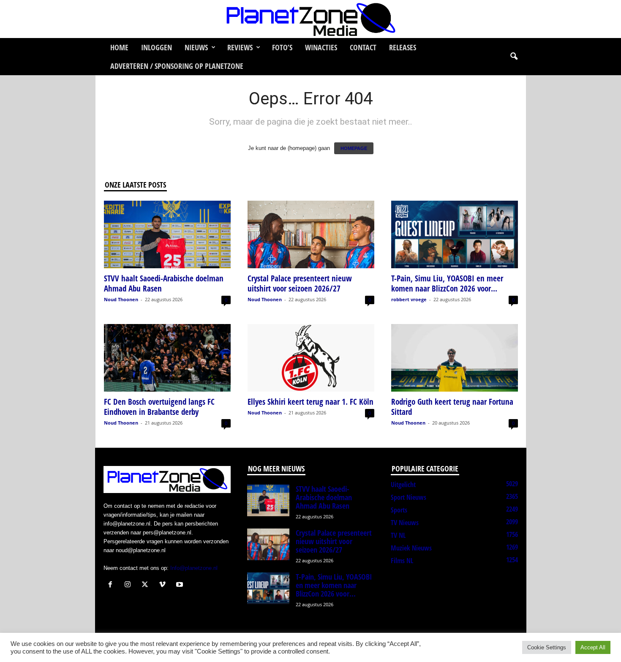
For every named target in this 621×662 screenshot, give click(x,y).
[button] (513, 56)
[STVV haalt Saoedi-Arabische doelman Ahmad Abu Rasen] (167, 234)
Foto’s (282, 47)
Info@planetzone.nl (194, 568)
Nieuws (196, 47)
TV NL (398, 535)
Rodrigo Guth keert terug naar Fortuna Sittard (452, 406)
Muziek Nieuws (411, 548)
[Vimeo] (164, 585)
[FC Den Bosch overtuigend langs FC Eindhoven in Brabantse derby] (167, 358)
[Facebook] (112, 585)
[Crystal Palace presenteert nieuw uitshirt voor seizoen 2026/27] (311, 234)
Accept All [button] (592, 647)
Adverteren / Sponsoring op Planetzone (176, 66)
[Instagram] (129, 585)
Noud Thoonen (121, 299)
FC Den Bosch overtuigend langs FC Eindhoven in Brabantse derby (159, 406)
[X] (146, 585)
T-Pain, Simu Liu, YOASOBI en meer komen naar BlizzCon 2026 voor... (447, 283)
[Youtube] (180, 585)
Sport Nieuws (408, 497)
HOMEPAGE (353, 148)
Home (119, 47)
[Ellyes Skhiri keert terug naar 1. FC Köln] (311, 358)
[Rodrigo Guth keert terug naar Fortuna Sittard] (454, 358)
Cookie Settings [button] (546, 647)
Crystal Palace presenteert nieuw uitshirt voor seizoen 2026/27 (300, 283)
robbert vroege (409, 299)
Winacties (321, 47)
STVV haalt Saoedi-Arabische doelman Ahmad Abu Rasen (163, 283)
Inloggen (156, 47)
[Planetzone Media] (310, 19)
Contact (363, 47)
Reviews (240, 47)
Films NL (402, 560)
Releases (402, 47)
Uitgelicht (403, 484)
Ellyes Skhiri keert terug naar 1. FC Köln (310, 401)
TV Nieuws (405, 522)
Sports (399, 510)
